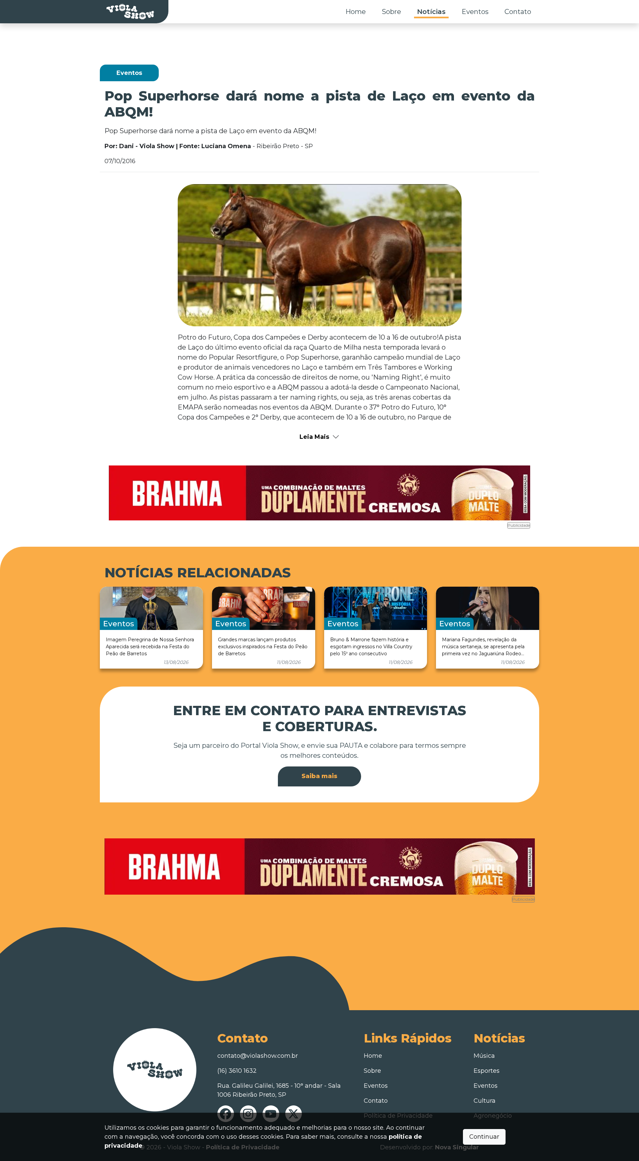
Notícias (431, 12)
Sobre (391, 12)
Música (484, 1055)
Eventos (475, 12)
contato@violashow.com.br (257, 1055)
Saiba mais (319, 776)
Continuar (484, 1136)
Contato (518, 12)
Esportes (487, 1070)
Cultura (485, 1100)
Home (355, 12)
